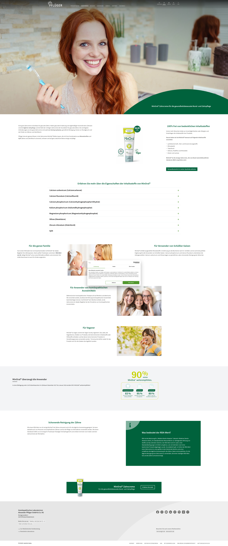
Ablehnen (114, 282)
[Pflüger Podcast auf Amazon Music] (187, 512)
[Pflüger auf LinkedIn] (170, 512)
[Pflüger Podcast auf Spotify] (179, 512)
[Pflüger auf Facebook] (157, 512)
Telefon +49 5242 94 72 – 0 (37, 521)
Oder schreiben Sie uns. (26, 524)
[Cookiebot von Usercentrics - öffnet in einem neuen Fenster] (134, 262)
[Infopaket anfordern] (164, 3)
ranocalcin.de (170, 531)
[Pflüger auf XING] (174, 512)
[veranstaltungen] (159, 3)
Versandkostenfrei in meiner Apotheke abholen (182, 169)
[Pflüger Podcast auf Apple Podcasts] (183, 512)
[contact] (173, 3)
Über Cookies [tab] (132, 266)
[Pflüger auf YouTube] (166, 512)
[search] (178, 3)
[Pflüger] (55, 4)
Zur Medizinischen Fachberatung (30, 529)
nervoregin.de (161, 531)
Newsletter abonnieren (27, 531)
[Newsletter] (168, 3)
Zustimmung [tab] (96, 266)
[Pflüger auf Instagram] (161, 512)
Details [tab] (114, 266)
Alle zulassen (131, 282)
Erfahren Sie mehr (147, 487)
